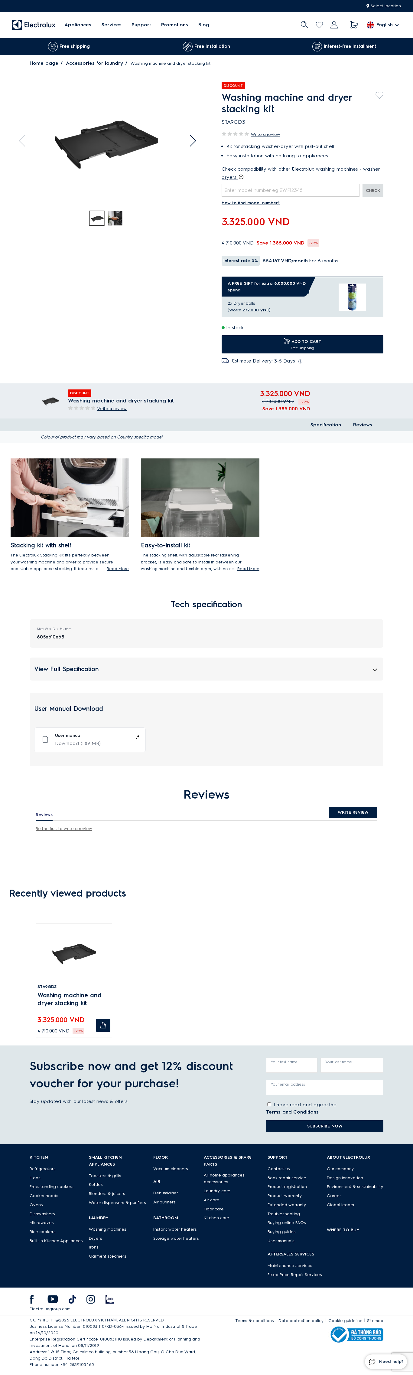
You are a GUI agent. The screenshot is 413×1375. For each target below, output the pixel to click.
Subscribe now (325, 1126)
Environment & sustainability (355, 1186)
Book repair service (287, 1177)
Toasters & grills (105, 1175)
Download (78, 743)
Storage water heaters (176, 1238)
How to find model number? (251, 202)
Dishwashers (42, 1213)
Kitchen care (216, 1217)
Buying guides (282, 1231)
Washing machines (107, 1229)
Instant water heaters (175, 1229)
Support (141, 25)
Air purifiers (164, 1202)
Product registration (287, 1186)
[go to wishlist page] (319, 25)
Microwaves (42, 1222)
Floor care (214, 1209)
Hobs (35, 1177)
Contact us (279, 1168)
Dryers (95, 1238)
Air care (211, 1200)
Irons (94, 1247)
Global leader (341, 1204)
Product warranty (285, 1195)
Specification (326, 425)
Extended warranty (287, 1204)
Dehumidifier (165, 1193)
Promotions (174, 25)
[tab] (97, 218)
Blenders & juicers (107, 1193)
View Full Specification (66, 669)
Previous (25, 141)
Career (334, 1195)
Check (373, 190)
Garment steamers (107, 1256)
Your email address (288, 1084)
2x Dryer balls (241, 303)
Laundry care (217, 1190)
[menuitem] (77, 24)
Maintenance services (290, 1265)
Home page (44, 63)
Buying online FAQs (287, 1222)
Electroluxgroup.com (50, 1308)
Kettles (96, 1184)
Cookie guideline (345, 1320)
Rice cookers (43, 1231)
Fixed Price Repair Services (295, 1274)
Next (190, 141)
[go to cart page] (354, 25)
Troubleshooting (284, 1213)
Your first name (284, 1062)
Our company (340, 1168)
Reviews (362, 425)
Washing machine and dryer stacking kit (69, 999)
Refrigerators (43, 1168)
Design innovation (345, 1177)
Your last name (338, 1062)
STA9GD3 (47, 986)
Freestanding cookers (51, 1186)
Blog (203, 25)
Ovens (36, 1204)
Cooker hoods (44, 1195)
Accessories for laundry (94, 63)
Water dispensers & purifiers (117, 1202)
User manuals (281, 1240)
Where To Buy (343, 1229)
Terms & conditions (255, 1320)
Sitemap (375, 1320)
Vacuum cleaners (170, 1168)
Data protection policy (301, 1320)
